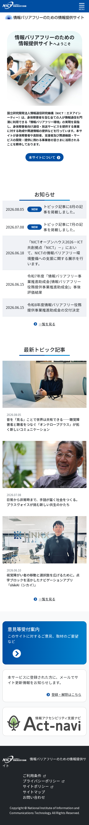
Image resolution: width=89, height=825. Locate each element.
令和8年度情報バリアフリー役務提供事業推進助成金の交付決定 (54, 307)
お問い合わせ (34, 797)
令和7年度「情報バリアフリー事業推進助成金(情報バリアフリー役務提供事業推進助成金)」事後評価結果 (54, 284)
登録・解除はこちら (66, 694)
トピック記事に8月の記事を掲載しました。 (63, 209)
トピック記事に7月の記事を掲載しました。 (63, 227)
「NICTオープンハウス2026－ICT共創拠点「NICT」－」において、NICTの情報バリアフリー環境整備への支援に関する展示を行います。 (55, 252)
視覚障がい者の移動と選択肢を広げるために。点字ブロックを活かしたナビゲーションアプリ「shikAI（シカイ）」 (43, 580)
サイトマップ (34, 791)
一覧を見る (47, 323)
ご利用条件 (36, 775)
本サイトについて (42, 157)
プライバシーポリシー (45, 780)
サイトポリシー (40, 786)
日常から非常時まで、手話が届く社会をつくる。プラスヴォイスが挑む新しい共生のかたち (43, 502)
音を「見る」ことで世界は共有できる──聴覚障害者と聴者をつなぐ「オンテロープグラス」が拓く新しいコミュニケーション (43, 424)
